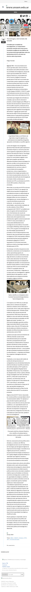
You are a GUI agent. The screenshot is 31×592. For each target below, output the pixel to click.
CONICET (16, 538)
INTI (8, 539)
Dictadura (21, 538)
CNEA (11, 538)
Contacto (4, 565)
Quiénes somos (6, 566)
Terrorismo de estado (14, 539)
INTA (25, 538)
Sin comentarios (11, 545)
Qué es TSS (5, 563)
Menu (26, 1)
